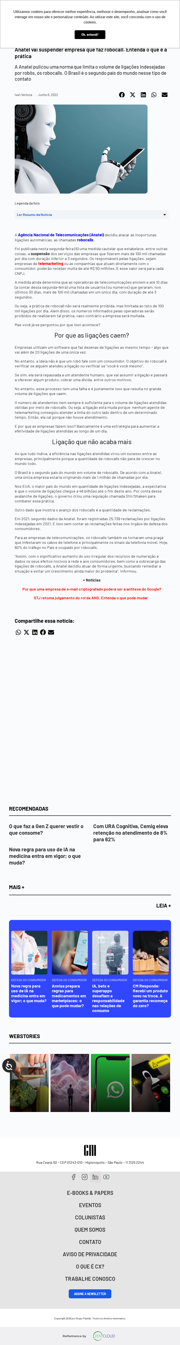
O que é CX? (90, 1266)
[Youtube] (106, 1177)
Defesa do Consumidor (28, 980)
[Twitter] (95, 1177)
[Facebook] (73, 1177)
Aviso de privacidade (90, 1254)
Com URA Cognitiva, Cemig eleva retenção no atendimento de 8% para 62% (130, 832)
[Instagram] (84, 1177)
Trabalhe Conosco (90, 1279)
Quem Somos (90, 1229)
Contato (90, 1242)
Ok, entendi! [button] (90, 34)
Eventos (90, 1205)
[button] (122, 95)
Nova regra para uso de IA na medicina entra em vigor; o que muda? (45, 856)
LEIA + (163, 905)
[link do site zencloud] (104, 1336)
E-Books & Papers (90, 1193)
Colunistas (90, 1217)
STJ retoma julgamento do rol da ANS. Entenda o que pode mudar (92, 597)
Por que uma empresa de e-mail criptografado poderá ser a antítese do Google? (91, 589)
